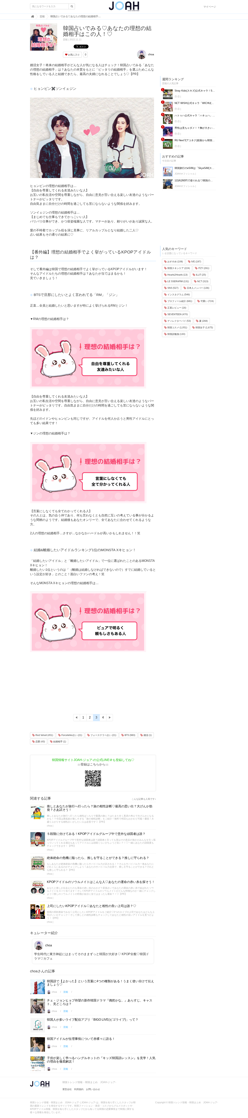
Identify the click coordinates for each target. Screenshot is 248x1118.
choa (150, 54)
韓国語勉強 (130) (176, 334)
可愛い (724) (207, 301)
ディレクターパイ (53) (179, 321)
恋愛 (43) (40, 741)
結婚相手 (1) (59, 741)
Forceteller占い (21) (71, 735)
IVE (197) (196, 261)
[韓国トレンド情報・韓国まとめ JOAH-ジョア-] (124, 8)
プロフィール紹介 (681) (179, 301)
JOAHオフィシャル (185, 173)
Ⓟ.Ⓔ (177, 96)
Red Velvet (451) (44, 735)
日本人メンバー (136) (197, 288)
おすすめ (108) (175, 261)
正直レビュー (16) (176, 307)
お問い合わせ (93, 1089)
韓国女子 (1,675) (204, 327)
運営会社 (67, 1089)
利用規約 (79, 1089)
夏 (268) (203, 321)
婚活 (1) (147, 735)
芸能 (65, 39)
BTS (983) (129, 735)
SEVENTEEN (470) (177, 314)
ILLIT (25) (200, 274)
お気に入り (73, 54)
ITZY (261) (203, 268)
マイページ (209, 6)
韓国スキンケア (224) (178, 268)
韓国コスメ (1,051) (177, 327)
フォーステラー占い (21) (103, 735)
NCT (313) (202, 281)
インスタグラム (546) (178, 294)
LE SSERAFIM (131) (178, 281)
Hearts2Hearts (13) (177, 274)
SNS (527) (172, 288)
